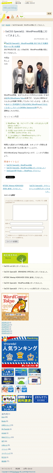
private (4, 433)
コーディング (6, 453)
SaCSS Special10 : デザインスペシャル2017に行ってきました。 (27, 289)
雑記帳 (8, 25)
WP (3, 441)
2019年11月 (6, 325)
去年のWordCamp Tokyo (15, 98)
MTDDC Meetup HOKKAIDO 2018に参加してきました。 (24, 277)
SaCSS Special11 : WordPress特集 (19, 165)
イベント (5, 449)
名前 (7, 223)
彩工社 (4, 457)
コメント (8, 220)
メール (8, 227)
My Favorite (5, 429)
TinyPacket (15, 472)
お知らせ (5, 445)
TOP (3, 25)
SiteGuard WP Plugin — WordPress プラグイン (24, 171)
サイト (7, 231)
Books (4, 421)
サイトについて (7, 469)
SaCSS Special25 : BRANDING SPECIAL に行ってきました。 (26, 272)
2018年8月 (5, 327)
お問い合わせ (27, 469)
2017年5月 (5, 329)
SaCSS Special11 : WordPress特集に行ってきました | (26, 168)
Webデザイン (6, 437)
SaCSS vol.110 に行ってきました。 (17, 266)
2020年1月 (5, 323)
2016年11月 (6, 333)
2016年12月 (6, 331)
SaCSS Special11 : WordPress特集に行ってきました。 (24, 283)
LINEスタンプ (6, 425)
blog (3, 417)
